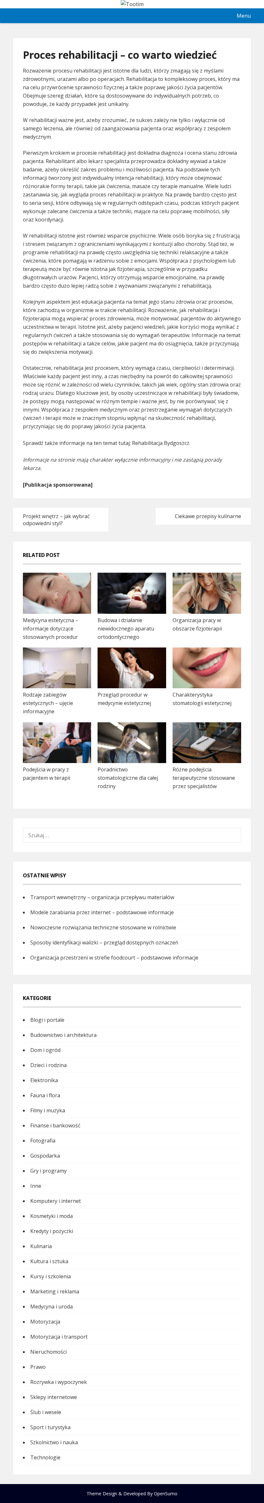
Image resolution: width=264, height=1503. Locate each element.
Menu (244, 15)
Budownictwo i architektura (63, 1034)
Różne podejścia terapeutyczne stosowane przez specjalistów (204, 778)
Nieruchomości (48, 1351)
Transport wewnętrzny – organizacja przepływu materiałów (102, 897)
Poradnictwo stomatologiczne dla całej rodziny (128, 778)
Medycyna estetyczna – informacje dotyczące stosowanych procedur (50, 628)
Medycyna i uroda (51, 1306)
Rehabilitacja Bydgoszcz (160, 443)
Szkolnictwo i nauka (54, 1442)
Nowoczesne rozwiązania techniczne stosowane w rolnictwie (103, 927)
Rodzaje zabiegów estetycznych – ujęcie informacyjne (48, 703)
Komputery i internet (55, 1200)
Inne (35, 1185)
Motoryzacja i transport (59, 1336)
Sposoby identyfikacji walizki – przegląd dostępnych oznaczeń (104, 942)
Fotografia (42, 1140)
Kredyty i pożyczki (51, 1231)
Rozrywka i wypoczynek (58, 1382)
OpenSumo (165, 1493)
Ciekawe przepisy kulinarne (208, 516)
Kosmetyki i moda (51, 1216)
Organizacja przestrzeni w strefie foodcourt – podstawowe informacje (114, 957)
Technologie (45, 1457)
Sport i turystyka (50, 1427)
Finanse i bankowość (55, 1125)
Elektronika (44, 1080)
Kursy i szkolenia (50, 1276)
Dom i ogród (45, 1050)
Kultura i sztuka (49, 1261)
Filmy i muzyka (47, 1110)
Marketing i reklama (54, 1291)
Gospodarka (45, 1155)
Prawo (38, 1366)
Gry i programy (48, 1170)
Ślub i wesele (45, 1412)
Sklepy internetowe (53, 1397)
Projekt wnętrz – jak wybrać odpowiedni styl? (56, 520)
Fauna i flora (45, 1095)
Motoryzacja (45, 1321)
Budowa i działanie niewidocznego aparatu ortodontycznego (126, 628)
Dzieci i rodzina (48, 1065)
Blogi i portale (47, 1019)
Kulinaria (41, 1246)
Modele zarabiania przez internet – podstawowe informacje (102, 912)
